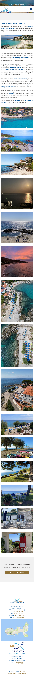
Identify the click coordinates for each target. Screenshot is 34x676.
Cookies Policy (22, 673)
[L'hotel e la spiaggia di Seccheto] (17, 164)
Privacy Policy (12, 673)
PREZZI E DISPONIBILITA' (17, 572)
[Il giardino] (17, 495)
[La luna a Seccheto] (17, 193)
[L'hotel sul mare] (17, 390)
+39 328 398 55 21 (18, 614)
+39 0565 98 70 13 (18, 612)
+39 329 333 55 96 (18, 662)
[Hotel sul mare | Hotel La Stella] (8, 8)
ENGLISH (17, 4)
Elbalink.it (22, 671)
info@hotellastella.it (18, 617)
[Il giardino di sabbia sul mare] (17, 424)
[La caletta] (17, 227)
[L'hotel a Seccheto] (17, 117)
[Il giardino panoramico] (17, 471)
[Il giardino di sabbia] (17, 141)
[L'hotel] (17, 542)
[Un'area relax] (17, 518)
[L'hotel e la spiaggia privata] (17, 301)
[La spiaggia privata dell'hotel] (17, 345)
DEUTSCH (22, 4)
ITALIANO (11, 4)
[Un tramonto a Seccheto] (17, 261)
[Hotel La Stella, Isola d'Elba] (17, 600)
